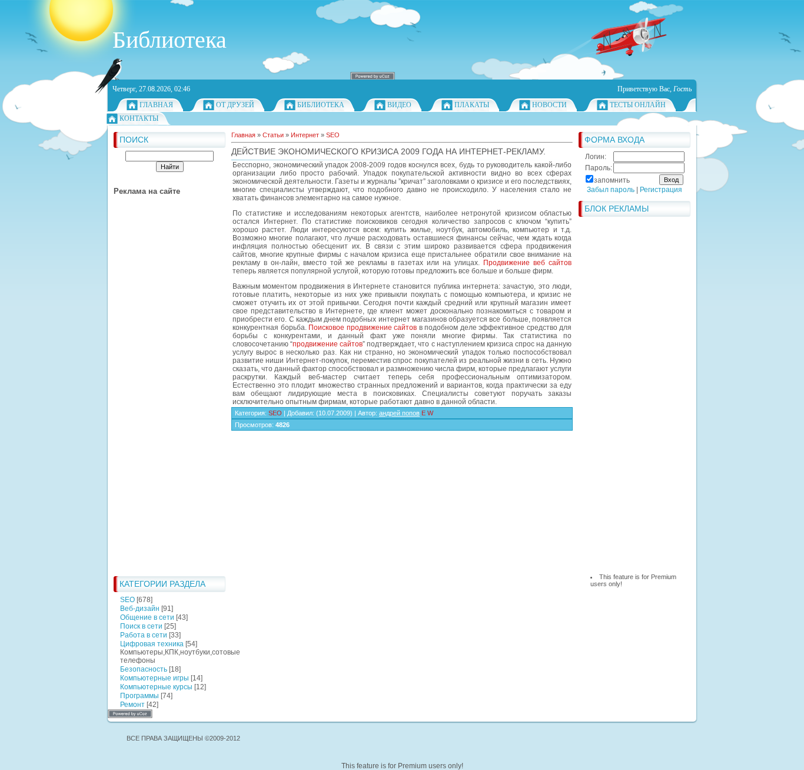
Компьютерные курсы (156, 687)
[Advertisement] (161, 393)
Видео (399, 105)
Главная (156, 105)
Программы (139, 696)
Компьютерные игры (154, 678)
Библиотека (320, 105)
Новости (549, 105)
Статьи (273, 134)
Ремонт (132, 704)
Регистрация (661, 190)
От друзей (235, 105)
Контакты (138, 118)
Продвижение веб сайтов (527, 263)
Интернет (305, 134)
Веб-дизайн (140, 608)
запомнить (612, 180)
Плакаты (471, 105)
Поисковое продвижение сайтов (362, 327)
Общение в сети (147, 617)
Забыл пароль (610, 190)
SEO (127, 600)
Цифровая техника (152, 644)
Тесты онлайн (638, 105)
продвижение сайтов (328, 344)
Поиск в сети (141, 626)
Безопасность (143, 669)
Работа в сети (143, 635)
